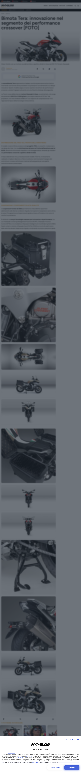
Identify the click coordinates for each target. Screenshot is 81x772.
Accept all (72, 767)
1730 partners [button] (11, 753)
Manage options (55, 767)
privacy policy (35, 762)
